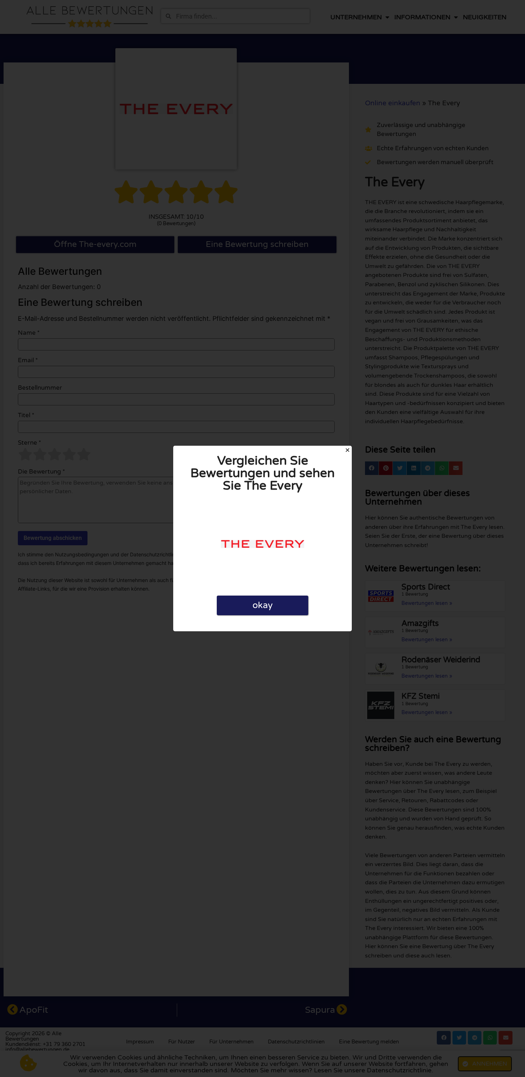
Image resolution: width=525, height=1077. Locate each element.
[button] (347, 450)
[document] (262, 538)
